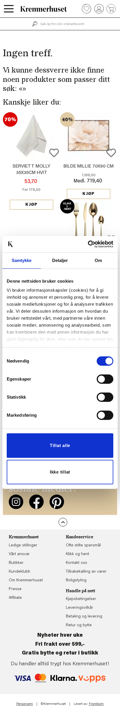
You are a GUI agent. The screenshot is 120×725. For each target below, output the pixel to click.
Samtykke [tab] (22, 260)
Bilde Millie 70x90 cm (88, 166)
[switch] (105, 379)
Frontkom (96, 704)
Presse (15, 589)
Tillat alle (60, 445)
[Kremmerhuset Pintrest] (57, 502)
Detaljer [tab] (60, 260)
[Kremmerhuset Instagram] (16, 502)
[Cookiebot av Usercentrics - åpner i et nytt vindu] (87, 244)
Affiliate (15, 598)
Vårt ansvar (19, 554)
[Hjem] (43, 8)
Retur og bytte (79, 625)
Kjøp (31, 205)
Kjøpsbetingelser (81, 599)
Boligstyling (76, 580)
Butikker (16, 563)
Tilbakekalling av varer (86, 572)
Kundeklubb (19, 572)
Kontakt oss (76, 563)
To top (63, 522)
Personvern (24, 704)
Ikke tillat (60, 471)
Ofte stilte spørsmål (83, 545)
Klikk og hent (77, 554)
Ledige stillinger (23, 545)
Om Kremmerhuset (26, 580)
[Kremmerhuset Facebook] (36, 502)
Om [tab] (98, 260)
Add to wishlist (54, 153)
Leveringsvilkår (79, 608)
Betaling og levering (84, 617)
